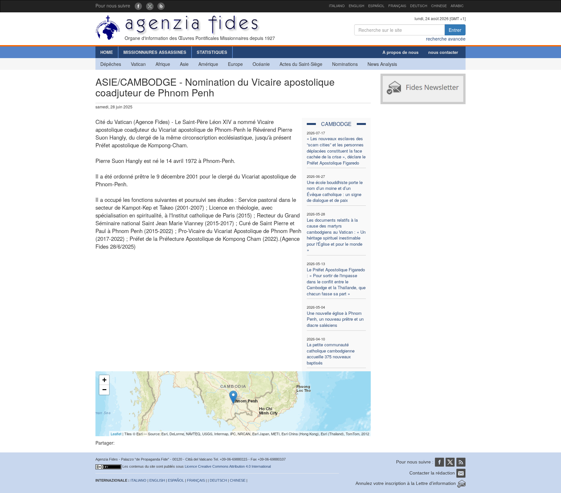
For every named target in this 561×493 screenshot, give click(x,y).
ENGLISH (356, 5)
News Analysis (382, 64)
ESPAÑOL (376, 5)
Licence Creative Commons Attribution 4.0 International (228, 466)
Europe (235, 64)
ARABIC (457, 5)
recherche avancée (446, 38)
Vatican (138, 64)
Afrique (163, 64)
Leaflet (116, 433)
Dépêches (110, 64)
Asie (184, 64)
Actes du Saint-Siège (301, 64)
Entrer (455, 30)
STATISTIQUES (212, 52)
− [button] (104, 390)
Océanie (261, 64)
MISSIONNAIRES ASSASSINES (154, 52)
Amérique (208, 64)
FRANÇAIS (397, 5)
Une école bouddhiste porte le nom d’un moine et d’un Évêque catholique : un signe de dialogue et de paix (335, 191)
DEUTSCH (418, 5)
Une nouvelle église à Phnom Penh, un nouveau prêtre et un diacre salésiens (335, 319)
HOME (106, 52)
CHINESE (439, 5)
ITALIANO (337, 5)
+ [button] (104, 380)
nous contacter (443, 52)
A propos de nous (400, 52)
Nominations (345, 64)
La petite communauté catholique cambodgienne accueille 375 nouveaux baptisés (331, 353)
